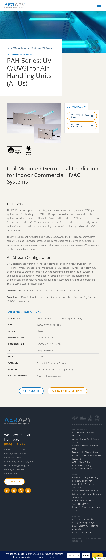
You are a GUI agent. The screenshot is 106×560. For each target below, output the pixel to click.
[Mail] (28, 490)
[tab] (76, 106)
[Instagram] (14, 490)
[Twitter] (21, 490)
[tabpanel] (81, 121)
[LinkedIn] (7, 490)
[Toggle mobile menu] (99, 5)
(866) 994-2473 (15, 444)
